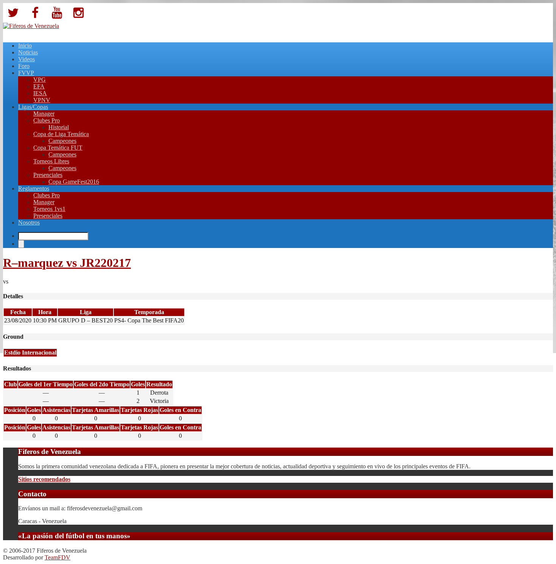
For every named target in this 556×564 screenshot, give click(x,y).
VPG (39, 79)
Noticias (28, 52)
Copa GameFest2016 (73, 181)
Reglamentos (33, 188)
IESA (40, 93)
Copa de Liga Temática (61, 134)
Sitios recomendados (44, 479)
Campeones (62, 141)
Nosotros (29, 222)
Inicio (25, 45)
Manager (43, 113)
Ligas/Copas (33, 107)
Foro (24, 66)
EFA (39, 86)
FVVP (26, 73)
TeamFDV (57, 557)
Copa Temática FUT (57, 147)
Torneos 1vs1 (49, 209)
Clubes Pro (46, 120)
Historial (58, 127)
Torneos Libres (51, 161)
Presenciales (47, 175)
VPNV (41, 100)
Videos (26, 59)
